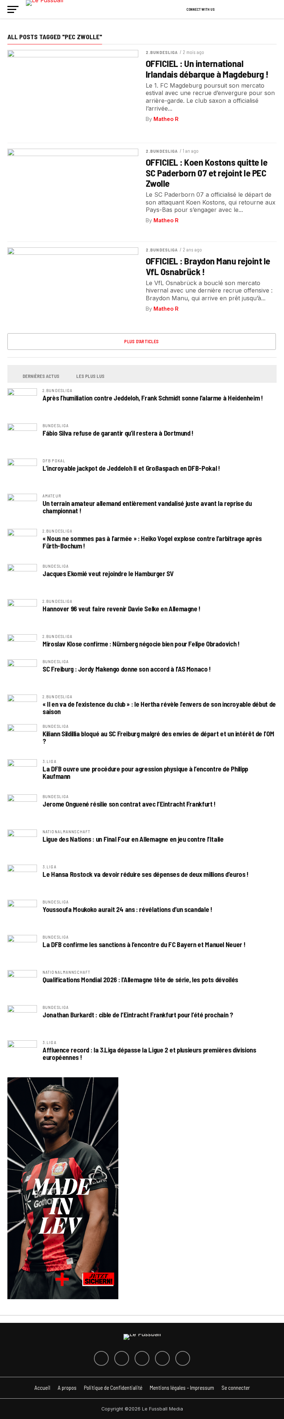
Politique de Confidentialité (113, 1387)
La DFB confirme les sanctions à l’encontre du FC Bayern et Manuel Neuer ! (144, 944)
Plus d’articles (141, 341)
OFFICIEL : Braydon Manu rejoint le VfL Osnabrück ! (208, 266)
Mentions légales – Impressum (182, 1387)
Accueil (42, 1387)
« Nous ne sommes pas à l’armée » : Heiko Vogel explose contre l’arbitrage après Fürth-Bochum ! (152, 542)
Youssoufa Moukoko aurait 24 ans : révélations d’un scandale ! (127, 909)
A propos (67, 1387)
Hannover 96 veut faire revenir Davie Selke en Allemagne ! (121, 609)
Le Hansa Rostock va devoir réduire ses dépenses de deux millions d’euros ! (145, 874)
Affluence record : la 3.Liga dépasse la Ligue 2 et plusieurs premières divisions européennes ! (149, 1053)
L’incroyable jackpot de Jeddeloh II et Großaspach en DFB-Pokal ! (131, 468)
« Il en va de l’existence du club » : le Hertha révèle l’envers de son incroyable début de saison (159, 708)
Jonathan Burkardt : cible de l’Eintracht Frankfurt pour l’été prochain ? (138, 1015)
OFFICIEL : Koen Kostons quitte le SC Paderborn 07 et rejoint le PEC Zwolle (206, 172)
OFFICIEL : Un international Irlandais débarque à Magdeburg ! (207, 68)
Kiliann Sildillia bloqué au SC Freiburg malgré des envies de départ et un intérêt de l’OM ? (158, 737)
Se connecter (236, 1387)
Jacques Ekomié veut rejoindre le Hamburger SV (108, 574)
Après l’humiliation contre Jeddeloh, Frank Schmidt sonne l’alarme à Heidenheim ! (153, 398)
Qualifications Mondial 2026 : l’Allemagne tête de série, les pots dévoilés (140, 980)
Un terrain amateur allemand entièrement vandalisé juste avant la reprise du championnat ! (147, 507)
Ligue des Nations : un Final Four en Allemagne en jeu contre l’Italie (133, 839)
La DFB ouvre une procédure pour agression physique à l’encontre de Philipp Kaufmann (145, 772)
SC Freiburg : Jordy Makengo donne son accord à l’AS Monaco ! (127, 669)
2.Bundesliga (162, 52)
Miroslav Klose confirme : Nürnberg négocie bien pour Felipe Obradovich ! (141, 644)
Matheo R (166, 119)
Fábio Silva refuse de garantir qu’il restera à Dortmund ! (118, 433)
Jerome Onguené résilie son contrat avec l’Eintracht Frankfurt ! (129, 804)
